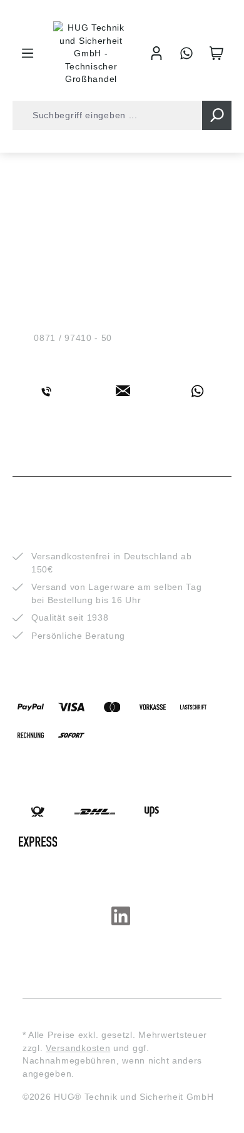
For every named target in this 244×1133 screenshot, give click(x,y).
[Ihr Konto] (156, 53)
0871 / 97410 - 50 (73, 338)
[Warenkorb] (216, 53)
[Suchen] (216, 115)
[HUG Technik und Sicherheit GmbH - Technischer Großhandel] (91, 53)
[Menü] (28, 53)
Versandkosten (78, 1048)
